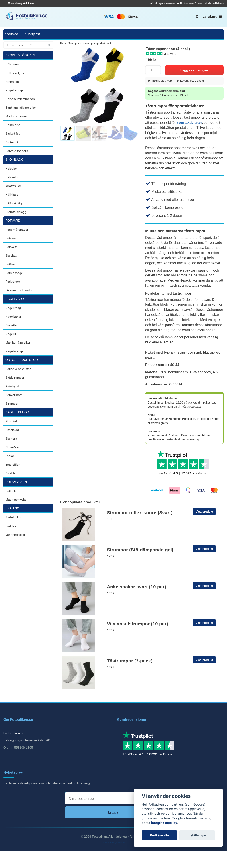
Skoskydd (12, 430)
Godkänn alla (159, 835)
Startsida (11, 34)
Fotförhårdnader (16, 229)
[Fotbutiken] (26, 16)
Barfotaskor (13, 517)
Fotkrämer (12, 281)
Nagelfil (10, 334)
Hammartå (12, 125)
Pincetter (11, 325)
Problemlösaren (20, 55)
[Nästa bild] (132, 85)
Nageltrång (13, 308)
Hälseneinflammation (20, 99)
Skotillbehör (17, 412)
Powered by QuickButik (113, 842)
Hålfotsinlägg (14, 203)
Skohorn (11, 438)
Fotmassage (14, 273)
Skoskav (11, 255)
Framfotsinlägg (15, 212)
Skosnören (12, 447)
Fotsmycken (16, 482)
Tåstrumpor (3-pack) (130, 660)
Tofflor (9, 456)
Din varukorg (207, 16)
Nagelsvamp (14, 90)
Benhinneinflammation (21, 107)
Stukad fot (12, 133)
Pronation (12, 81)
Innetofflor (12, 464)
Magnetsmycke (16, 499)
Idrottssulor (13, 186)
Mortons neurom (17, 116)
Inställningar (197, 835)
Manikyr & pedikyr (17, 342)
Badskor (11, 526)
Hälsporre (12, 64)
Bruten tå (11, 142)
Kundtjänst (32, 34)
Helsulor (11, 168)
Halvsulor (11, 177)
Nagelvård (14, 299)
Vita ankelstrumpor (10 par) (137, 623)
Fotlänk (10, 491)
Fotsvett (11, 247)
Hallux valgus (14, 73)
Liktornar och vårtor (19, 290)
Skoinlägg (14, 159)
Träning (12, 508)
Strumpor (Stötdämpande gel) (140, 549)
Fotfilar (10, 264)
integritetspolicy (164, 823)
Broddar (11, 473)
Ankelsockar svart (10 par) (136, 586)
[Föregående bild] (65, 85)
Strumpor (11, 403)
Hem (63, 43)
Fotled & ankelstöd (18, 369)
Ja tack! (113, 812)
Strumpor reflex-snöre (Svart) (139, 512)
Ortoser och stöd (21, 360)
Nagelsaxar (13, 316)
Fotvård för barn (16, 151)
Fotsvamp (12, 238)
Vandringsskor (15, 534)
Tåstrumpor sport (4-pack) (96, 43)
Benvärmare (14, 395)
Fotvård (12, 220)
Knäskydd (12, 386)
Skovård (11, 421)
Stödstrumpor (14, 377)
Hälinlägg (11, 194)
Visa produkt (204, 511)
